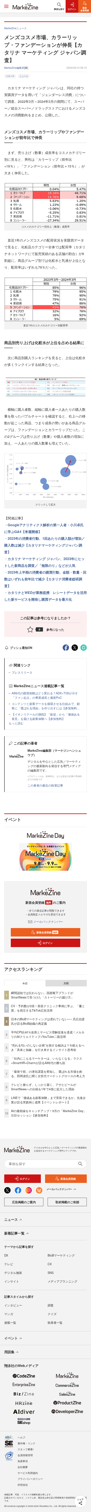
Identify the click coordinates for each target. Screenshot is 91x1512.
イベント (11, 1338)
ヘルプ (21, 1437)
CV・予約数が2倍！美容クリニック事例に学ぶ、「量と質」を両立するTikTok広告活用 (48, 1008)
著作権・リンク (26, 1443)
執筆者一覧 (55, 1322)
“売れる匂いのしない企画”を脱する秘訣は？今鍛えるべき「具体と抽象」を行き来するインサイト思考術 (47, 1047)
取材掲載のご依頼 (67, 1202)
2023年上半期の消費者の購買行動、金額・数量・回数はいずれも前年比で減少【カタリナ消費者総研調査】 (45, 579)
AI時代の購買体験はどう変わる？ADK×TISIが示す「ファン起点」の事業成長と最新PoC (45, 695)
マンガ (8, 1314)
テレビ (8, 1264)
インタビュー (13, 1305)
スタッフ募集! (25, 1449)
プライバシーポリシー (30, 1478)
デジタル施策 (13, 1272)
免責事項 (23, 1461)
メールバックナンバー (48, 921)
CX (50, 1264)
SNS (51, 1272)
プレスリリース (22, 672)
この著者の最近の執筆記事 (45, 785)
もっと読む (16, 723)
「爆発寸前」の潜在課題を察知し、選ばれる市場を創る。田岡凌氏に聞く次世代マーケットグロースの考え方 (48, 1073)
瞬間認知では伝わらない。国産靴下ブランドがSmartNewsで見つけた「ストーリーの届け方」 (42, 995)
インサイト (11, 1281)
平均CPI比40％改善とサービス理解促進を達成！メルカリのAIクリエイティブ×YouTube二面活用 (47, 1034)
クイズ (52, 1314)
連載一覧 (10, 1322)
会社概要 (23, 1467)
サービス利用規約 (28, 1473)
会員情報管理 (25, 1455)
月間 (66, 983)
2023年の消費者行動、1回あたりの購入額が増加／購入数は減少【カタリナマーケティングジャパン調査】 (44, 545)
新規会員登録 (46, 932)
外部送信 (23, 1484)
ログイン (48, 943)
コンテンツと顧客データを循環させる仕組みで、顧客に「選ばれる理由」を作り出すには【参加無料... (46, 706)
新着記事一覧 (14, 1233)
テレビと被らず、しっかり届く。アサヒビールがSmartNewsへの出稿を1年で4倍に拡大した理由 (43, 1086)
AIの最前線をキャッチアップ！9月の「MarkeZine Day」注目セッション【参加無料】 (48, 1113)
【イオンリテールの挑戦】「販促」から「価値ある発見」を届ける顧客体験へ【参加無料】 (46, 716)
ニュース (23, 76)
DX (6, 1255)
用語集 (9, 1351)
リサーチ (10, 76)
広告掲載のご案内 (24, 1202)
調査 (51, 1305)
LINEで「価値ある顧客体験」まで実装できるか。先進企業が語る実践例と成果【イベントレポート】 (48, 1100)
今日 (25, 983)
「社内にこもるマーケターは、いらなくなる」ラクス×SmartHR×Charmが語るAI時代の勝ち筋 (46, 1060)
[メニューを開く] (6, 6)
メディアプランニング (62, 1281)
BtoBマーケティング (61, 1255)
